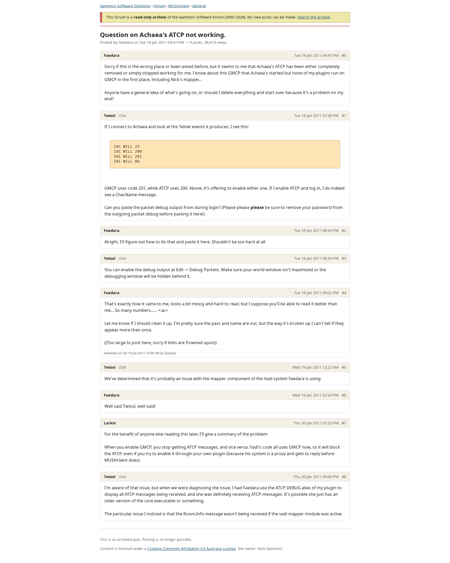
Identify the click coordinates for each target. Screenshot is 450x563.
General (199, 5)
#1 (344, 115)
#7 (344, 422)
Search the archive (313, 17)
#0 (344, 55)
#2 (344, 230)
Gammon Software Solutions (125, 5)
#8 (344, 476)
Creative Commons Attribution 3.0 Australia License (191, 548)
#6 (344, 395)
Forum (159, 5)
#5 (344, 367)
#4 (344, 292)
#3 (344, 258)
